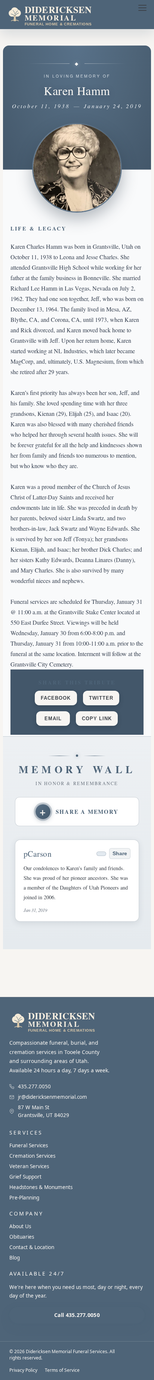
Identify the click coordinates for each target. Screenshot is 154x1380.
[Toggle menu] (142, 8)
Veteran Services (29, 1166)
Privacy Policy (23, 1370)
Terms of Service (62, 1370)
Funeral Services (28, 1145)
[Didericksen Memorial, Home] (65, 14)
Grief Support (25, 1176)
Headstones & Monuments (41, 1187)
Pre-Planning (24, 1197)
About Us (20, 1226)
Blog (14, 1257)
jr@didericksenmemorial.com (52, 1097)
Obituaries (21, 1236)
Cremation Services (32, 1155)
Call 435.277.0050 (77, 1314)
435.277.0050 (34, 1086)
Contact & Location (31, 1247)
